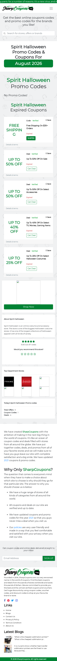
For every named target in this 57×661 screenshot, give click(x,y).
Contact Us (10, 616)
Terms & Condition (13, 623)
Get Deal (32, 169)
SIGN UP (48, 558)
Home (8, 610)
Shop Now (28, 307)
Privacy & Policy (12, 619)
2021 (6, 460)
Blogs (8, 613)
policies (18, 527)
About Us (10, 626)
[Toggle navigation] (51, 8)
